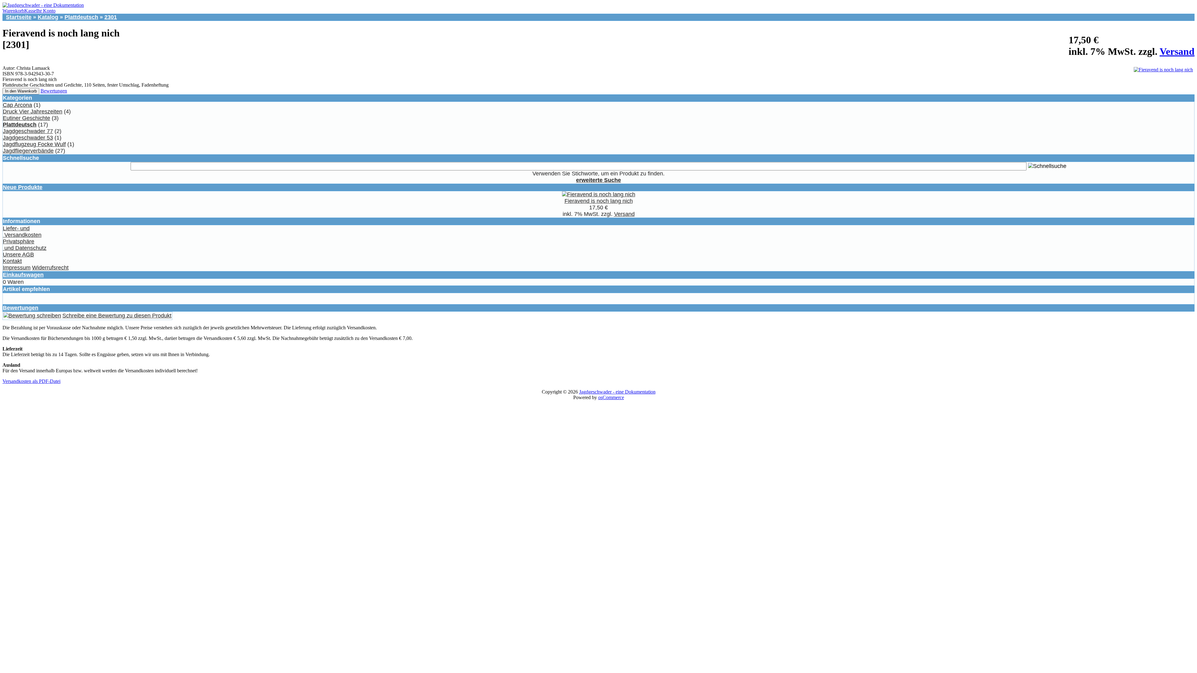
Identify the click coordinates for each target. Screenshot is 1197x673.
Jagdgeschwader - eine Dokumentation (617, 391)
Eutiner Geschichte (26, 118)
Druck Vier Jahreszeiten (32, 111)
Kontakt (12, 261)
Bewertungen (54, 90)
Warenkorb (13, 10)
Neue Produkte (22, 187)
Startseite (18, 17)
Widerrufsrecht (50, 268)
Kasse (30, 10)
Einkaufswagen (23, 275)
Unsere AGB (18, 254)
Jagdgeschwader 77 (28, 131)
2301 (110, 17)
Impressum (17, 268)
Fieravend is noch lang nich (599, 201)
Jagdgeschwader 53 (28, 138)
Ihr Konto (45, 10)
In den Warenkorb (21, 91)
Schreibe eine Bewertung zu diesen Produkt (116, 316)
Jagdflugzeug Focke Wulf (34, 144)
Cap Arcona (17, 105)
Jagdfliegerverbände (28, 151)
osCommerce (611, 397)
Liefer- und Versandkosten (22, 231)
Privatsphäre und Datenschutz (24, 244)
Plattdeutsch (81, 17)
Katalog (48, 17)
